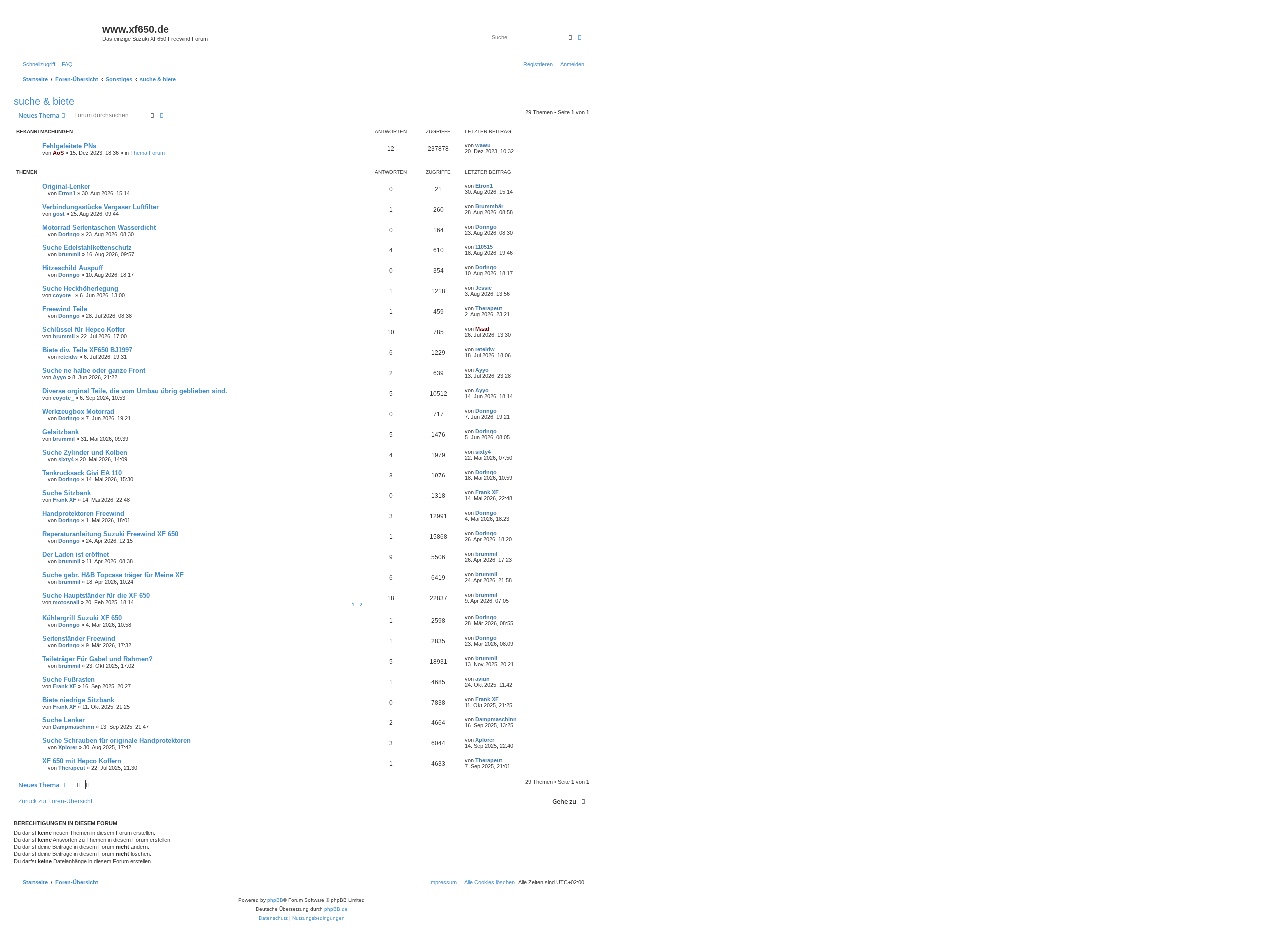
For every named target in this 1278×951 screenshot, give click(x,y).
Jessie (483, 288)
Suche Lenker (63, 720)
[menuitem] (65, 64)
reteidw (68, 357)
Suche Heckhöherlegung (80, 288)
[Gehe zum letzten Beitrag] (494, 145)
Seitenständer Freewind (78, 638)
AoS (58, 153)
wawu (483, 145)
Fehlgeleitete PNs (69, 146)
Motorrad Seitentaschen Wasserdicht (99, 227)
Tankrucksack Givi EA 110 (82, 472)
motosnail (66, 602)
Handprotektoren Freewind (83, 513)
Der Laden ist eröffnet (75, 554)
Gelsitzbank (60, 432)
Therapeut (488, 308)
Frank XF (64, 500)
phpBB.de (336, 909)
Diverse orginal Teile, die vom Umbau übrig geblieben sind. (134, 391)
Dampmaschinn (73, 727)
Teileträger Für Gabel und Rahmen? (97, 659)
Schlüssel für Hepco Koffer (83, 329)
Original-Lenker (66, 186)
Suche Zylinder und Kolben (84, 452)
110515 (484, 247)
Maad (482, 329)
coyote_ (63, 295)
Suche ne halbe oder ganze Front (93, 370)
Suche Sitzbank (66, 493)
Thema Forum (147, 153)
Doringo (69, 234)
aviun (482, 679)
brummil (69, 254)
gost (59, 214)
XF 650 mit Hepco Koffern (81, 761)
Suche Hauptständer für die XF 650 (96, 595)
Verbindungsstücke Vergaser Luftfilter (100, 207)
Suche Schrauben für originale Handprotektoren (116, 740)
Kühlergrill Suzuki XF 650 (82, 618)
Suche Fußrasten (68, 679)
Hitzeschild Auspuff (72, 268)
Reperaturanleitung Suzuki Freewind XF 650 (110, 534)
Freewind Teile (64, 309)
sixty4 (66, 459)
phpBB (275, 900)
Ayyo (59, 377)
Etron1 (67, 193)
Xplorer (67, 747)
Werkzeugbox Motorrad (78, 411)
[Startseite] (59, 32)
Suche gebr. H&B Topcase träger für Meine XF (113, 575)
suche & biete (44, 101)
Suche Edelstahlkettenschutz (87, 247)
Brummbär (489, 206)
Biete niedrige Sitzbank (78, 700)
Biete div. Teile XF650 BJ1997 (87, 350)
